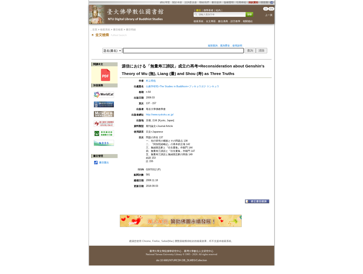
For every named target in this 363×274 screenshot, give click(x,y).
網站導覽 (165, 2)
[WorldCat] (104, 94)
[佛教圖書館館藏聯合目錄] (104, 131)
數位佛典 (223, 21)
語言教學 (235, 21)
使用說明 (237, 45)
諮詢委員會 (191, 2)
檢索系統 (198, 21)
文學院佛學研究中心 (170, 251)
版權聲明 (229, 2)
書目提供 (216, 2)
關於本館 (177, 2)
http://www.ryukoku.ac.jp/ (160, 114)
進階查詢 (213, 45)
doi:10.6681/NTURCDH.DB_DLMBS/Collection (181, 260)
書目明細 (131, 29)
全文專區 (211, 21)
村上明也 (151, 80)
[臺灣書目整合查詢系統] (104, 103)
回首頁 (264, 2)
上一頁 (268, 15)
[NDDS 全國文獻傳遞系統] (104, 145)
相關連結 (248, 21)
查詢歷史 (225, 45)
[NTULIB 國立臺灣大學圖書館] (104, 122)
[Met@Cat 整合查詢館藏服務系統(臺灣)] (104, 112)
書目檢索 (118, 29)
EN (271, 8)
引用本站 (241, 2)
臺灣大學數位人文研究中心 (198, 251)
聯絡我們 (204, 2)
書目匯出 (104, 162)
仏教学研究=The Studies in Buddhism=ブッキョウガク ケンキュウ (182, 86)
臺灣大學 (154, 251)
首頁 (94, 29)
